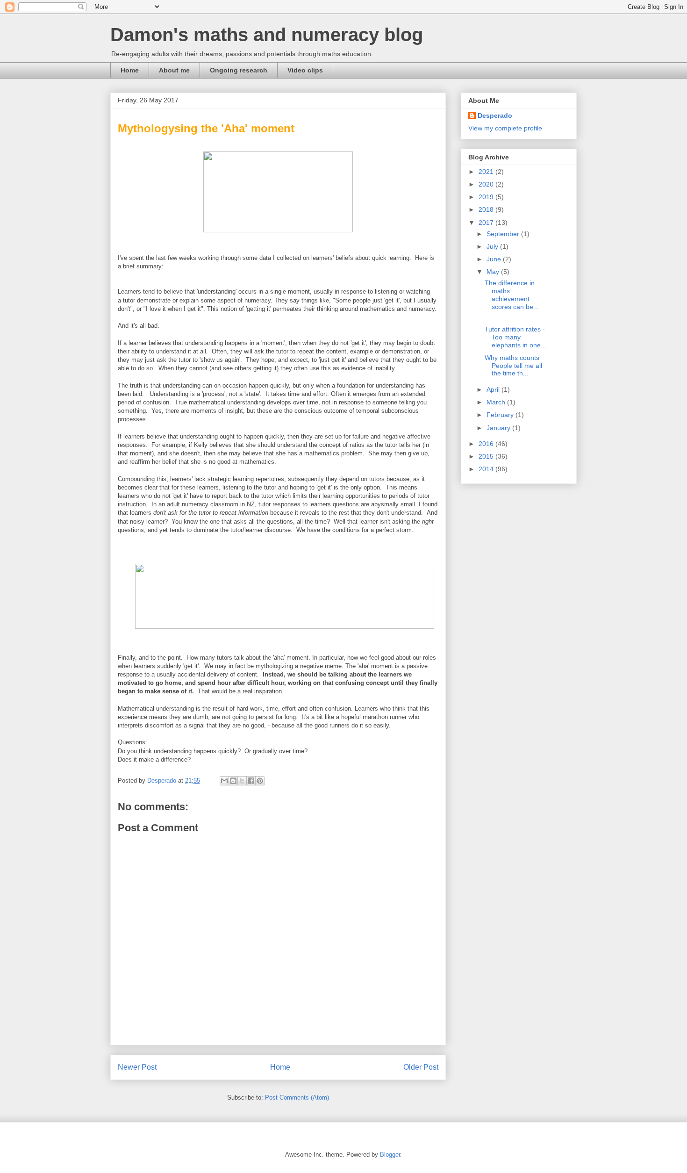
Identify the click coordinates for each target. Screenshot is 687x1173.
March (497, 402)
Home (130, 70)
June (495, 259)
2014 (487, 469)
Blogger (390, 1154)
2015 (487, 456)
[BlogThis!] (233, 780)
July (493, 246)
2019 (487, 197)
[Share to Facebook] (251, 780)
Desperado (495, 115)
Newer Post (137, 1067)
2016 (487, 443)
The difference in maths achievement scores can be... (512, 294)
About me (174, 70)
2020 (487, 184)
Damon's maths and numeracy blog (266, 34)
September (504, 233)
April (494, 389)
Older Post (420, 1067)
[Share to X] (242, 780)
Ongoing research (238, 70)
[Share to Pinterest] (260, 780)
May (494, 271)
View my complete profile (505, 128)
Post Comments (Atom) (297, 1097)
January (499, 428)
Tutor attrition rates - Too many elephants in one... (515, 337)
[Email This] (224, 780)
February (501, 414)
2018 (487, 209)
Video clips (305, 70)
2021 (487, 171)
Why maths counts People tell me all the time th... (513, 365)
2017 (487, 222)
